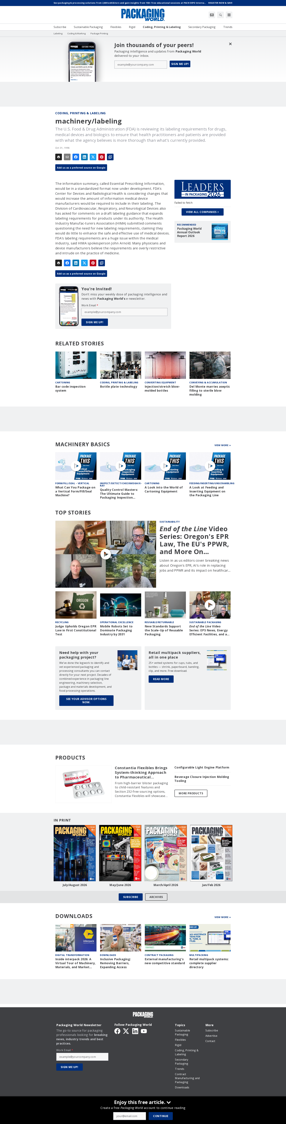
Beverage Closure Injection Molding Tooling (201, 779)
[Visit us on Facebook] (117, 1031)
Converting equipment (160, 382)
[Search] (220, 15)
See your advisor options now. (86, 700)
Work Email (89, 305)
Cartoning (62, 382)
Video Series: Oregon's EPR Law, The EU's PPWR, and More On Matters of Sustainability (194, 540)
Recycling (62, 622)
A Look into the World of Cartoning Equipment (164, 489)
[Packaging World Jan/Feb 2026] (211, 853)
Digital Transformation (72, 955)
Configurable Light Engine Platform (201, 767)
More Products (191, 793)
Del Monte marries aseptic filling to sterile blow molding (209, 390)
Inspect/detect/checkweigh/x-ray (121, 484)
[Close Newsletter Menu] (230, 44)
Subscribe (130, 897)
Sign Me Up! (180, 64)
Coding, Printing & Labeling (80, 113)
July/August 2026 (75, 885)
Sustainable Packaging (205, 622)
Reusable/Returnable (159, 622)
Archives (156, 897)
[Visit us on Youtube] (144, 1031)
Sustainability (170, 521)
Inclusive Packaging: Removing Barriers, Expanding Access (115, 963)
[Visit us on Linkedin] (135, 1031)
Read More (161, 679)
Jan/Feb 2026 (211, 885)
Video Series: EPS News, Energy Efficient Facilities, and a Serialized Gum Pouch (208, 630)
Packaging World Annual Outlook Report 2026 (189, 232)
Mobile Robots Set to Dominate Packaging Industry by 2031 (116, 630)
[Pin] (101, 157)
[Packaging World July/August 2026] (75, 853)
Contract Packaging (159, 955)
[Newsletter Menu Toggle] (212, 15)
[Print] (58, 157)
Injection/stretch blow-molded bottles (162, 388)
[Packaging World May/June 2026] (120, 853)
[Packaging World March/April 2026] (166, 853)
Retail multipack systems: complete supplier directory (209, 963)
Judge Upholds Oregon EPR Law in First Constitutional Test (75, 630)
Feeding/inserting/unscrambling (211, 483)
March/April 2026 (165, 885)
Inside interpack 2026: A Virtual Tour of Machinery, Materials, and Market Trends (75, 963)
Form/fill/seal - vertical (72, 483)
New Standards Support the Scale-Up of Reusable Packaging (164, 630)
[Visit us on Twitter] (126, 1031)
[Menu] (229, 15)
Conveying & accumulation (208, 382)
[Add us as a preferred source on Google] (110, 157)
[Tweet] (93, 157)
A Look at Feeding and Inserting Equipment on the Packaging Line (207, 491)
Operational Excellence (116, 622)
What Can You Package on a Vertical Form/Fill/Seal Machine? (75, 491)
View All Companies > (202, 212)
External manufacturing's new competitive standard (165, 961)
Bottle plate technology (118, 386)
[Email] (67, 157)
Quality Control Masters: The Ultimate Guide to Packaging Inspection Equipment (119, 494)
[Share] (75, 157)
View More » (223, 445)
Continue (160, 1116)
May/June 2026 (120, 885)
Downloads (108, 955)
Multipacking (198, 955)
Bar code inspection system (70, 388)
